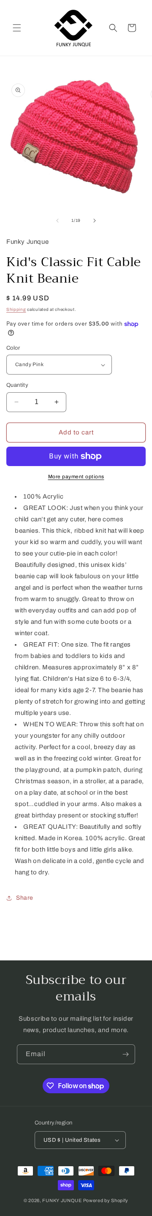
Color (13, 348)
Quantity (17, 385)
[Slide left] (57, 220)
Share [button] (24, 898)
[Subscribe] (125, 1054)
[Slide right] (94, 220)
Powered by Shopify (106, 1200)
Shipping (16, 309)
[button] (17, 28)
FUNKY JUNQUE (61, 1200)
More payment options (76, 477)
